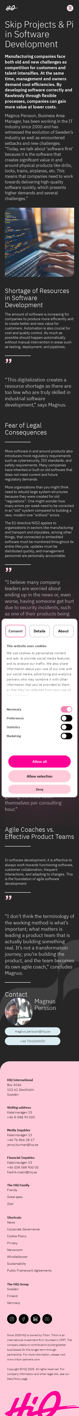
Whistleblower (17, 1257)
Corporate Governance (23, 1229)
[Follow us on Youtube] (47, 1319)
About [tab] (63, 631)
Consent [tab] (16, 631)
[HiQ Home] (12, 8)
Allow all (39, 761)
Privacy (12, 1243)
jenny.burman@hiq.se (22, 1145)
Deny (39, 789)
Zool (10, 1204)
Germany (13, 1303)
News (11, 1222)
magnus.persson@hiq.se (32, 1031)
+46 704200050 (32, 1041)
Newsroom (15, 1250)
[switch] (66, 718)
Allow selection (39, 776)
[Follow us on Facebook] (24, 1319)
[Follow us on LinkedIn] (35, 1319)
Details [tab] (40, 631)
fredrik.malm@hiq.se (22, 1172)
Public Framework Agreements (29, 1270)
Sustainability (16, 1263)
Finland (12, 1296)
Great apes (15, 1197)
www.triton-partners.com (23, 1359)
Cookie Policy (17, 1236)
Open (70, 8)
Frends (12, 1190)
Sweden (13, 1289)
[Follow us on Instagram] (12, 1319)
